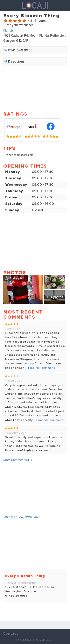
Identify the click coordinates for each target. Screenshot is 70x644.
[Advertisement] (35, 88)
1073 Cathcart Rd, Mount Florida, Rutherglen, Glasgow (30, 589)
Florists (8, 30)
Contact (10, 633)
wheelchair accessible (19, 155)
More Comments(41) (17, 460)
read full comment (41, 367)
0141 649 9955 (19, 50)
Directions (15, 61)
